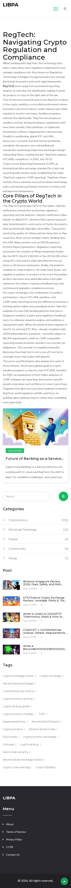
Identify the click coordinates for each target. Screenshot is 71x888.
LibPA (10, 5)
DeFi (42, 714)
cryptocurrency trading (18, 714)
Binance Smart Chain (42, 729)
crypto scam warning (16, 767)
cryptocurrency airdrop (18, 698)
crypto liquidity (46, 767)
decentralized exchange (18, 683)
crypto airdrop (29, 744)
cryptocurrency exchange (39, 736)
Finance (38, 539)
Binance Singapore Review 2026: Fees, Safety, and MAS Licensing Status (42, 584)
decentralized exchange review (23, 759)
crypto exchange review (18, 675)
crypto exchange (50, 675)
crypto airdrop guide (16, 706)
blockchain (10, 736)
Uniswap (8, 744)
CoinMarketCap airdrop (18, 691)
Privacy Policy (14, 839)
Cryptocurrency (38, 520)
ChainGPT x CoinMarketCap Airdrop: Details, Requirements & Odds (45, 632)
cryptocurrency (13, 729)
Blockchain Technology (38, 529)
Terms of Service (16, 831)
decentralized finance (45, 721)
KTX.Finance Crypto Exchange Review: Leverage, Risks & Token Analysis (45, 600)
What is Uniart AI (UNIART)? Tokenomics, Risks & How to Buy (42, 616)
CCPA (9, 847)
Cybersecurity (38, 548)
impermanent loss (14, 721)
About (10, 824)
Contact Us (13, 854)
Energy (38, 558)
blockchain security (15, 752)
